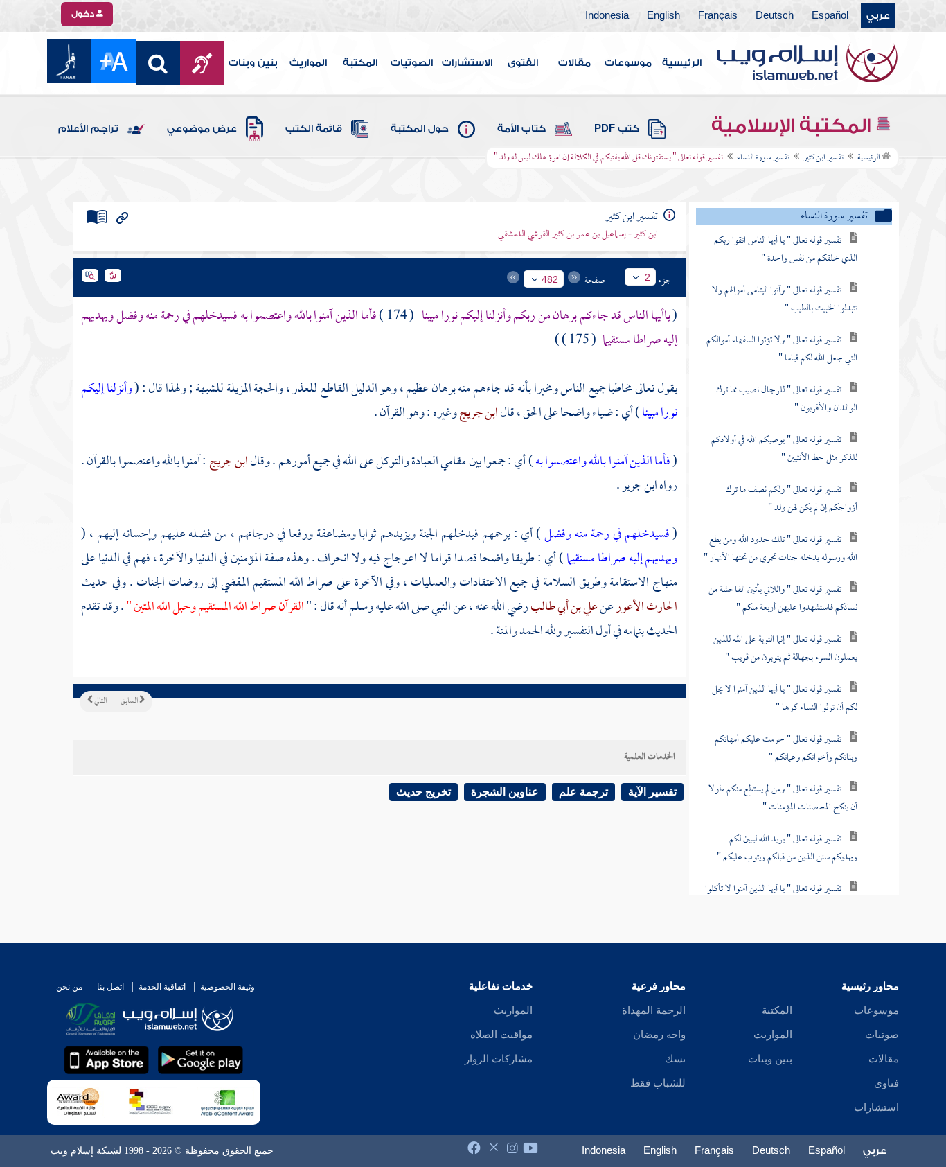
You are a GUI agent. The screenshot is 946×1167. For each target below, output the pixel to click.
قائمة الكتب (313, 128)
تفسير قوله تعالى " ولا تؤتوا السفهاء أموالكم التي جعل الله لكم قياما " (781, 350)
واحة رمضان (659, 1034)
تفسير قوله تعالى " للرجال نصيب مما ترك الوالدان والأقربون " (786, 399)
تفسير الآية (652, 792)
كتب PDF (616, 128)
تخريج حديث (423, 792)
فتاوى (886, 1083)
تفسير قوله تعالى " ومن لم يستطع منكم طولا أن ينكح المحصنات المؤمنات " (782, 799)
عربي (878, 15)
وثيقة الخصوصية (227, 987)
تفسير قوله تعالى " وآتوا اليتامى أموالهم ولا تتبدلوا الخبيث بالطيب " (784, 300)
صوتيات (882, 1034)
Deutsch (775, 15)
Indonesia (607, 15)
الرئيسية (682, 63)
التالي (100, 701)
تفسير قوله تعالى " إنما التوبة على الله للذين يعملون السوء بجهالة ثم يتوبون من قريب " (785, 649)
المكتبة (360, 63)
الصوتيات (412, 63)
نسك (675, 1058)
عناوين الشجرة (505, 792)
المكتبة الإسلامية (793, 125)
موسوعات (628, 63)
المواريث (308, 63)
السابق (130, 701)
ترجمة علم (583, 792)
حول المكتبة (420, 128)
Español (830, 15)
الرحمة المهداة (654, 1010)
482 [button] (550, 279)
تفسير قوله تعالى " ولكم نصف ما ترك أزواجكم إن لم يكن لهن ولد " (791, 499)
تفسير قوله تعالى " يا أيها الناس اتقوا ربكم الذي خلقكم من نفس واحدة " (785, 250)
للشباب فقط (658, 1083)
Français (718, 15)
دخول (83, 14)
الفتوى (523, 63)
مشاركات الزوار (499, 1058)
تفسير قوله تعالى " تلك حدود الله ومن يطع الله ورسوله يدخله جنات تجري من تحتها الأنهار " (780, 549)
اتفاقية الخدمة (162, 987)
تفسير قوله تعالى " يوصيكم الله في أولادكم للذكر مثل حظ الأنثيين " (784, 449)
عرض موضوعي (202, 128)
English (663, 15)
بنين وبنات (253, 63)
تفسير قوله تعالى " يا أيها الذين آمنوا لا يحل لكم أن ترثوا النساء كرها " (784, 699)
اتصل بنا (110, 987)
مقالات (574, 63)
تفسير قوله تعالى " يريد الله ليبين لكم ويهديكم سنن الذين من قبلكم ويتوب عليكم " (787, 849)
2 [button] (647, 277)
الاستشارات (467, 63)
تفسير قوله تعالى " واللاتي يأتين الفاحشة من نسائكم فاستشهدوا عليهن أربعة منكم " (782, 599)
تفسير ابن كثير (823, 158)
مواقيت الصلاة (501, 1034)
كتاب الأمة (521, 128)
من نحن (69, 987)
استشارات (876, 1107)
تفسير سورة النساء (763, 158)
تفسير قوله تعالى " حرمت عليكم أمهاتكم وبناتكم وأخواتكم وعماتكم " (786, 749)
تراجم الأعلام (88, 128)
